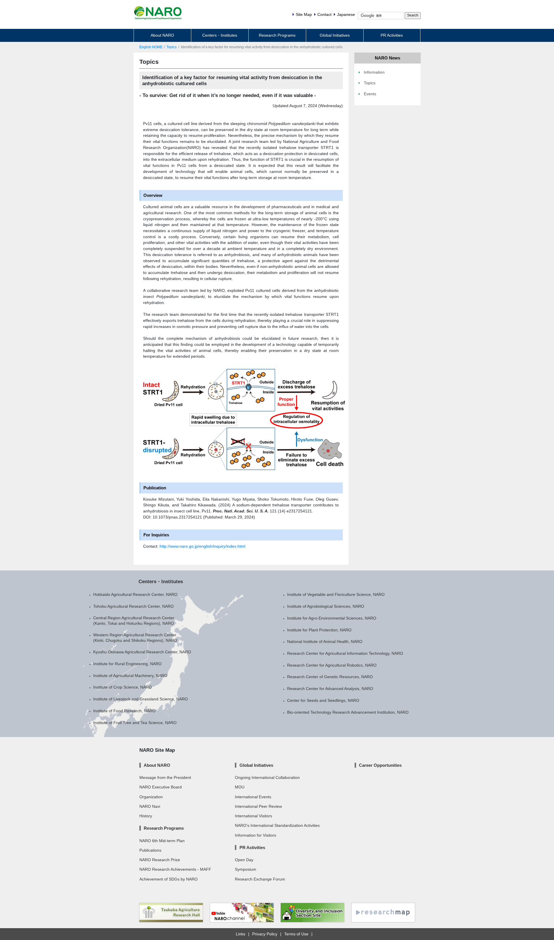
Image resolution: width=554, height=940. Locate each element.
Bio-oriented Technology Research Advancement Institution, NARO (348, 712)
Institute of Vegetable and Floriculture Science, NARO (336, 594)
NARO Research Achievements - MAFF (175, 869)
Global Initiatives (335, 35)
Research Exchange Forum (260, 879)
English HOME (150, 47)
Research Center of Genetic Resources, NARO (330, 676)
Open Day (244, 859)
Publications (150, 850)
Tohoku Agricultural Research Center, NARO (133, 606)
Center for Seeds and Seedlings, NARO (323, 700)
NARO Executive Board (160, 787)
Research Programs (277, 35)
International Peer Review (258, 806)
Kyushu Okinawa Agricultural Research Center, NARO (142, 652)
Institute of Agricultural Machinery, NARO (130, 675)
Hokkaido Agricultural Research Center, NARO (135, 594)
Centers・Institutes (219, 35)
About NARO (162, 35)
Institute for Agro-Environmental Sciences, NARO (331, 618)
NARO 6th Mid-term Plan (162, 840)
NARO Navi (149, 806)
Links (240, 934)
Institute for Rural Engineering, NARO (127, 663)
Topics (171, 47)
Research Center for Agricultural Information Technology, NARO (345, 653)
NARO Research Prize (159, 859)
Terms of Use (296, 934)
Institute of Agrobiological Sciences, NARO (325, 606)
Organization (151, 796)
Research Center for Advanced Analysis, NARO (330, 688)
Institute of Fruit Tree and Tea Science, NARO (135, 722)
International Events (253, 796)
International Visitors (253, 816)
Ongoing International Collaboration (267, 777)
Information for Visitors (255, 835)
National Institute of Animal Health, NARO (324, 641)
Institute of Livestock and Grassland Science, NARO (140, 699)
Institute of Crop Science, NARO (122, 687)
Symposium (245, 869)
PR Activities (392, 35)
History (145, 816)
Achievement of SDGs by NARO (168, 879)
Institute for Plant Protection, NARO (319, 630)
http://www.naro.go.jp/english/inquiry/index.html (202, 546)
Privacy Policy (264, 934)
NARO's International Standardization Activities (277, 825)
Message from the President (165, 777)
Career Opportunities (380, 765)
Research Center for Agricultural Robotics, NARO (332, 665)
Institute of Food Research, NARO (124, 710)
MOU (239, 787)
